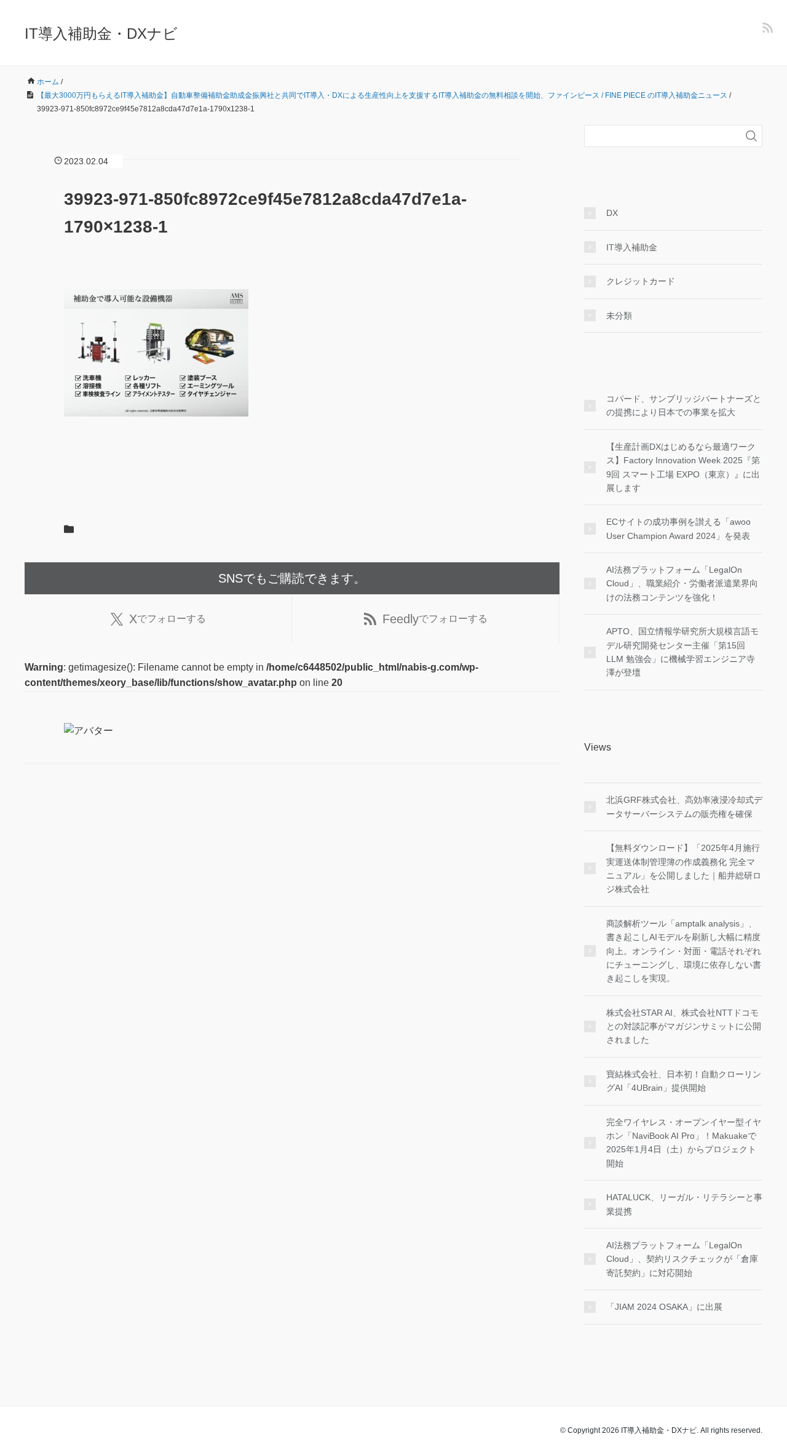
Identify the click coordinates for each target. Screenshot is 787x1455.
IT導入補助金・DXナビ (101, 33)
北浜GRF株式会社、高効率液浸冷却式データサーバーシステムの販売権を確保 (684, 806)
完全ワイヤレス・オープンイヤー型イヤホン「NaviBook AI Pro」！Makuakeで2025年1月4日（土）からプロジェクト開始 (683, 1142)
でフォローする (167, 619)
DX (612, 213)
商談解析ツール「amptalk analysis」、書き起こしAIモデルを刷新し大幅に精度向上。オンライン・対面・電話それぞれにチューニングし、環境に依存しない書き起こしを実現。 (683, 951)
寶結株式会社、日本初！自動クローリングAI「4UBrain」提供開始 (683, 1081)
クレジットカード (640, 281)
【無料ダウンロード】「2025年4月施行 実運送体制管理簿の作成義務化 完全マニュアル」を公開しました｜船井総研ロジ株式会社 (683, 868)
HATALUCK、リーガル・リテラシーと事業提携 (684, 1204)
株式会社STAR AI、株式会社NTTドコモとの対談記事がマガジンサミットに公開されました (683, 1026)
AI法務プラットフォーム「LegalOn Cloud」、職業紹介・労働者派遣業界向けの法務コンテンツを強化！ (682, 583)
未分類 (619, 316)
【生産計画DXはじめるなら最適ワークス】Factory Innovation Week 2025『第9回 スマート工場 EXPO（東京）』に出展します (683, 467)
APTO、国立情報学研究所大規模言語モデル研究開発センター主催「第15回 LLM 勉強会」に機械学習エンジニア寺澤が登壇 (682, 651)
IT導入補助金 (631, 247)
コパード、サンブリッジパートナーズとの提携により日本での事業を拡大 (683, 405)
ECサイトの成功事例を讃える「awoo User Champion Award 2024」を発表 (678, 528)
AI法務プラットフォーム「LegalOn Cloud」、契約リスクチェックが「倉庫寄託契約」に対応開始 (682, 1259)
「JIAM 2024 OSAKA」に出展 (664, 1307)
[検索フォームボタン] (751, 136)
